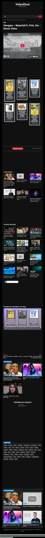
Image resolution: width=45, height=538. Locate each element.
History (15, 450)
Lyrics (39, 450)
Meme (5, 452)
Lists (35, 450)
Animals (10, 445)
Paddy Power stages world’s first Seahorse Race (8, 236)
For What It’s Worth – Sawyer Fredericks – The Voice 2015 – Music (32, 356)
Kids (26, 450)
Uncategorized (35, 456)
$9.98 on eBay (9, 99)
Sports (31, 454)
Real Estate (6, 454)
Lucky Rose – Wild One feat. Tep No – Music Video (22, 198)
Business (20, 445)
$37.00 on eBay (34, 95)
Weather (6, 459)
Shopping (27, 454)
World (16, 459)
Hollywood (11, 374)
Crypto (5, 447)
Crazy (39, 445)
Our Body (23, 452)
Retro (12, 454)
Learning (31, 450)
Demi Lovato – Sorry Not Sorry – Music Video (32, 370)
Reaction (33, 452)
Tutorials (28, 456)
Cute (10, 447)
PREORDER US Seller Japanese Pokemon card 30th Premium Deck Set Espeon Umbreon (9, 115)
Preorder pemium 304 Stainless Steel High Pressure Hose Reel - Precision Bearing (22, 94)
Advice (5, 445)
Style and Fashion (8, 456)
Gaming (36, 447)
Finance (22, 447)
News (17, 452)
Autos (15, 445)
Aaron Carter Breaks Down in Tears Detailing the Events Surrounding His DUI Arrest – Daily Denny (9, 183)
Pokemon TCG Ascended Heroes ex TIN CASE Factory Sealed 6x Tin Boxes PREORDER (22, 113)
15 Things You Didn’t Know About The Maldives (34, 263)
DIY (13, 447)
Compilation (34, 445)
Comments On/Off (17, 148)
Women (11, 459)
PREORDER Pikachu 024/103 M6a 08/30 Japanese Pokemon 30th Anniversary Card (9, 94)
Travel (23, 456)
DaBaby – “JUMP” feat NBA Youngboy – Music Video (35, 249)
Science (21, 454)
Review (16, 454)
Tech (14, 456)
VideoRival (23, 4)
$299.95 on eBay (22, 117)
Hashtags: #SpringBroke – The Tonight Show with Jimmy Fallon (35, 236)
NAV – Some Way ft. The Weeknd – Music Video (12, 356)
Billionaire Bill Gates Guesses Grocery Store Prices (22, 275)
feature (17, 447)
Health (10, 450)
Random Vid (40, 16)
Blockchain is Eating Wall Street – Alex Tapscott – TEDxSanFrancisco (35, 200)
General (6, 450)
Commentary (7, 374)
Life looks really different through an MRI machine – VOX (9, 249)
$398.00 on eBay (22, 97)
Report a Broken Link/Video (36, 148)
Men (9, 452)
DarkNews (37, 529)
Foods (27, 447)
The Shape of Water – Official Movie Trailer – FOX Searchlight (35, 275)
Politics (28, 452)
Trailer (18, 456)
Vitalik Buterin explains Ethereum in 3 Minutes (32, 517)
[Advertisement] (22, 10)
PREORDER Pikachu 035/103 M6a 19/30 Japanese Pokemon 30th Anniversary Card (34, 118)
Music (5, 22)
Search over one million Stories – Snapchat (32, 498)
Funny (31, 447)
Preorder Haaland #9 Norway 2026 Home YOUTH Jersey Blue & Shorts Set (34, 91)
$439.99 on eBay (10, 119)
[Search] (37, 16)
